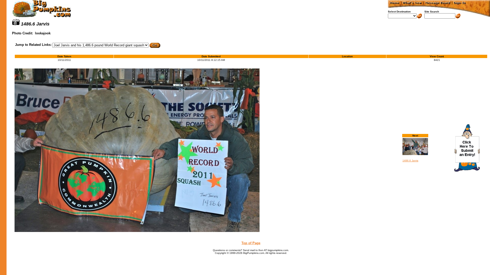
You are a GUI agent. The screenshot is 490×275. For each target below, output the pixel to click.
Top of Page (250, 243)
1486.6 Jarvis (410, 160)
